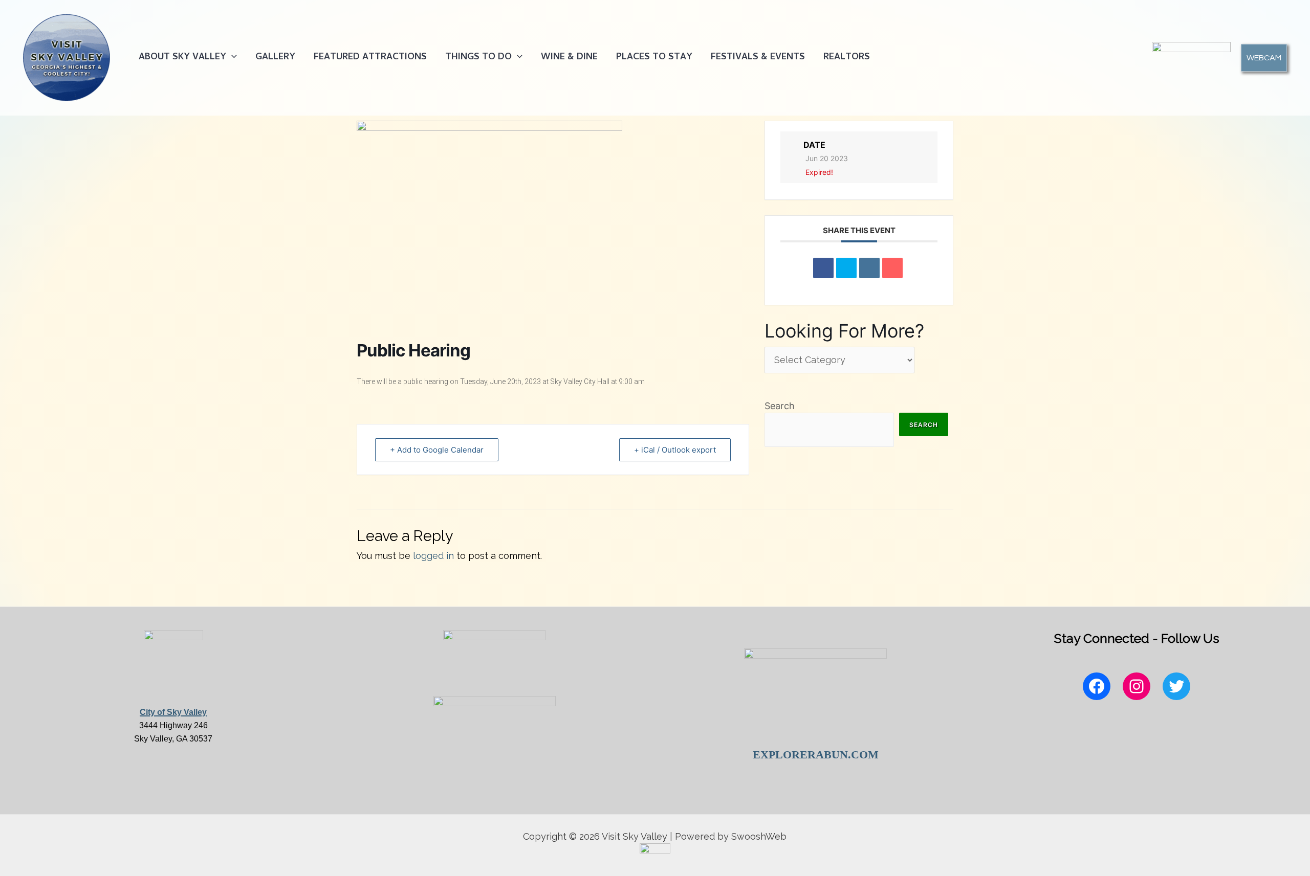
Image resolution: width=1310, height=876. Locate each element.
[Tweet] (846, 268)
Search (780, 405)
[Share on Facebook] (823, 268)
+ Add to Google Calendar (437, 450)
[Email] (892, 268)
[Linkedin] (869, 268)
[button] (231, 58)
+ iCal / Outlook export (675, 450)
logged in (433, 555)
